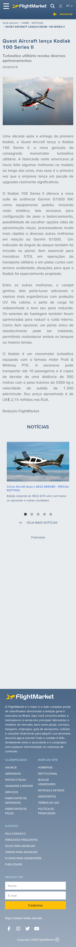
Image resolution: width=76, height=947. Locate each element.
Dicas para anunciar (20, 846)
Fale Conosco (15, 833)
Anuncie (11, 767)
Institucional (48, 773)
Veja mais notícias (41, 522)
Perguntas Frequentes (21, 839)
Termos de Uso (48, 802)
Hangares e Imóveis (19, 786)
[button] (25, 514)
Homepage (45, 767)
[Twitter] (27, 928)
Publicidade (13, 864)
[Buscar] (52, 6)
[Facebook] (9, 928)
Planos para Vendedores (23, 858)
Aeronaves (13, 773)
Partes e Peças (15, 779)
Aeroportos (47, 796)
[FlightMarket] (29, 6)
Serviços (11, 792)
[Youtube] (37, 928)
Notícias (37, 22)
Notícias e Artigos (51, 790)
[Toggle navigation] (6, 6)
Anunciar (66, 14)
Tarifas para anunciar (21, 852)
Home (25, 22)
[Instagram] (18, 928)
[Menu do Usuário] (61, 6)
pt (68, 6)
